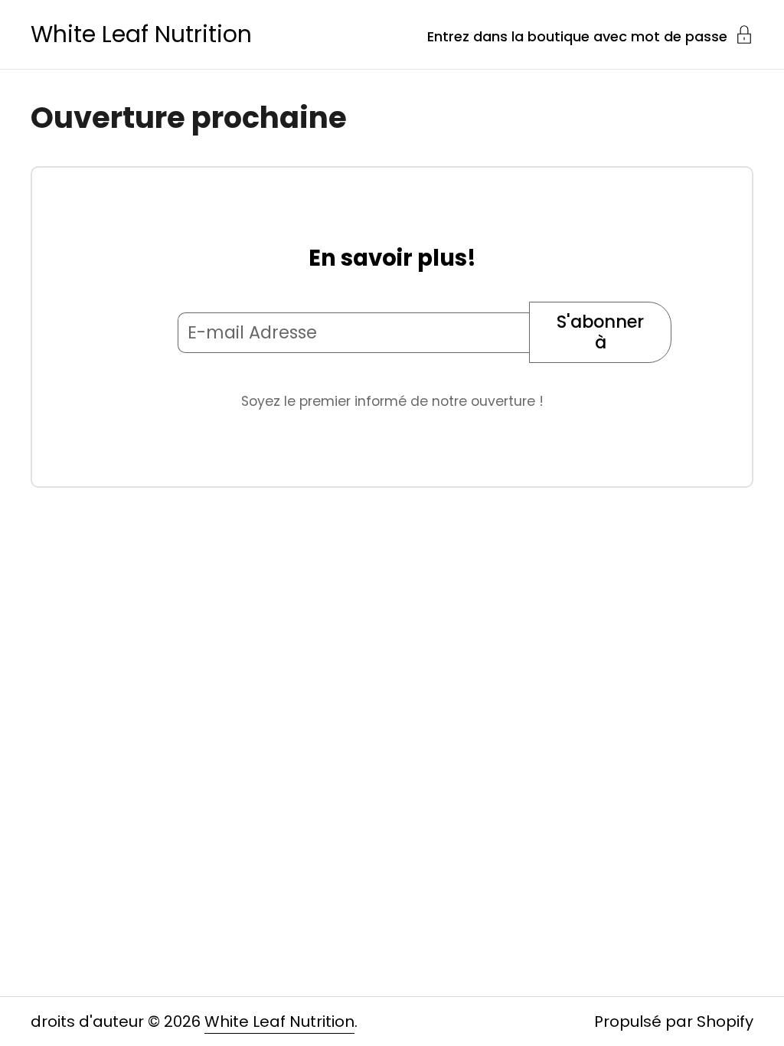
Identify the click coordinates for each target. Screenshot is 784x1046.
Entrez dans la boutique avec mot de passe (577, 35)
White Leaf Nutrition (141, 34)
